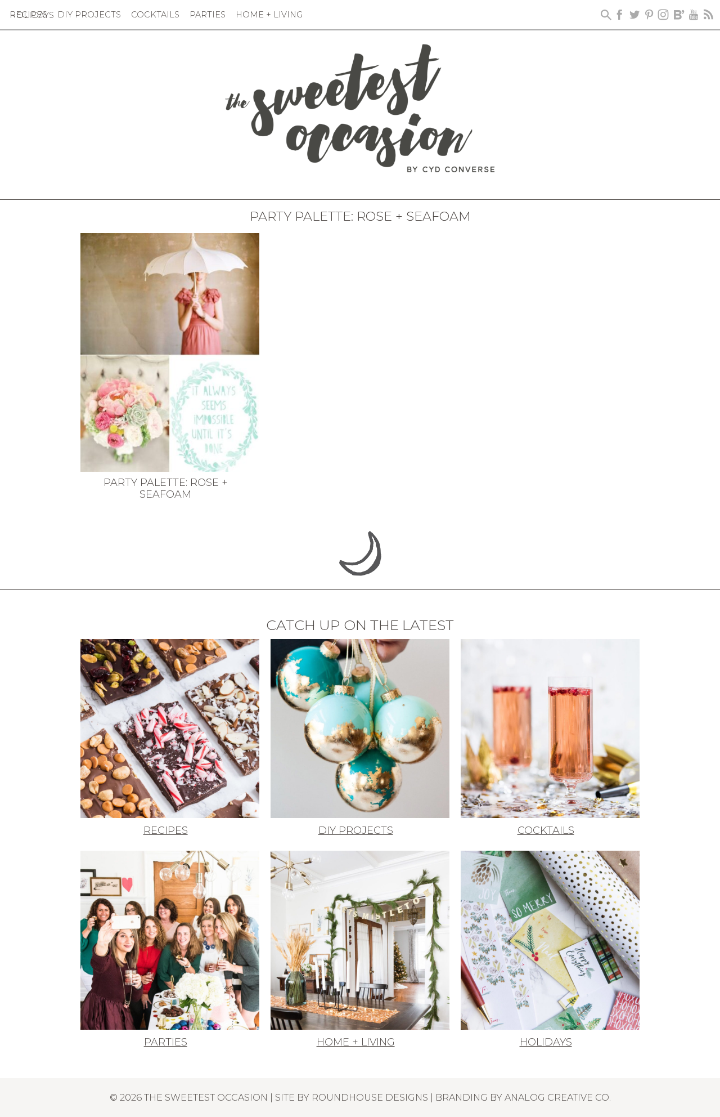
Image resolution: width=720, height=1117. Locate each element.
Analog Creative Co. (558, 1097)
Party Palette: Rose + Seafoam (166, 488)
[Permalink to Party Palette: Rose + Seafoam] (169, 351)
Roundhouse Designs (370, 1097)
